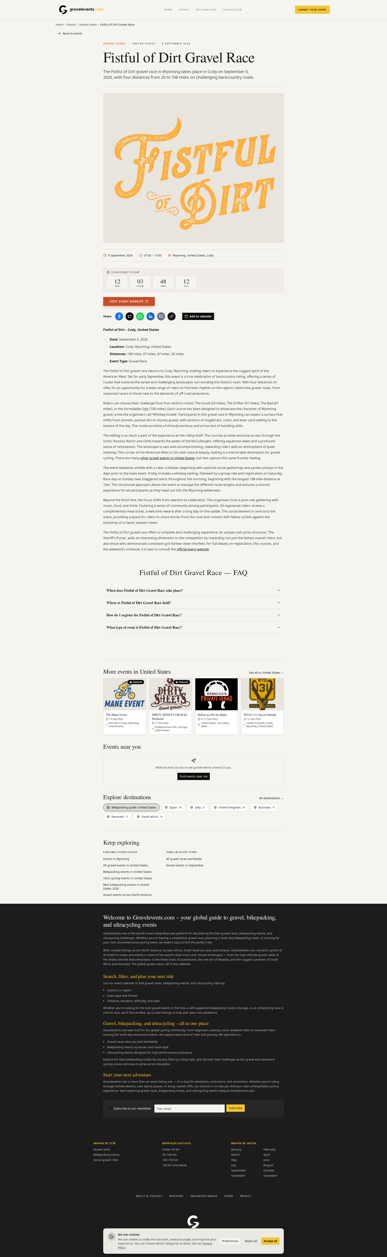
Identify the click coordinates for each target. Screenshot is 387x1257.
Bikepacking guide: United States (133, 807)
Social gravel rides (106, 1160)
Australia (266, 807)
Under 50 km (171, 1149)
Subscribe (235, 1108)
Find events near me (193, 776)
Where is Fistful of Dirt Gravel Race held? (138, 602)
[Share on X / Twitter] (130, 316)
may (234, 1160)
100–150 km (170, 1160)
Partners (176, 1196)
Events (184, 9)
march (235, 1155)
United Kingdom (231, 807)
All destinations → (271, 798)
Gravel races (102, 1149)
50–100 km (169, 1155)
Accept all (270, 1241)
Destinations (206, 9)
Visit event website (127, 301)
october (268, 1170)
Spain (176, 807)
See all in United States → (266, 673)
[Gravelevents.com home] (84, 9)
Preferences (230, 1241)
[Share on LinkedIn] (151, 316)
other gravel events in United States (167, 458)
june (266, 1160)
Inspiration (232, 9)
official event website (193, 549)
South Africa (151, 817)
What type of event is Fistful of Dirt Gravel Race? (144, 627)
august (268, 1165)
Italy (200, 807)
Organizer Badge (203, 1196)
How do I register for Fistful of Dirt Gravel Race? (144, 615)
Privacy (245, 1196)
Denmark (119, 817)
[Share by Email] (161, 316)
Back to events (72, 33)
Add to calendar (200, 316)
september (238, 1170)
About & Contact (149, 1196)
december (270, 1176)
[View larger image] (193, 168)
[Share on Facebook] (119, 316)
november (238, 1176)
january (236, 1149)
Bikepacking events (107, 1155)
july (233, 1165)
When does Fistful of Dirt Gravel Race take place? (144, 590)
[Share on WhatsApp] (140, 316)
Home (168, 9)
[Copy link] (171, 316)
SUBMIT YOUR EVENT (312, 9)
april (266, 1155)
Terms (228, 1196)
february (269, 1149)
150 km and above (174, 1165)
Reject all (251, 1241)
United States (88, 24)
